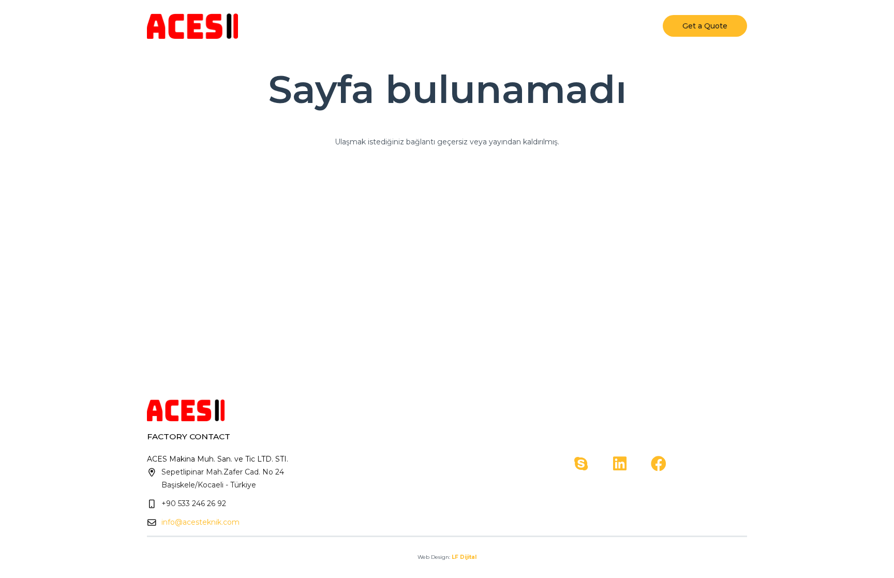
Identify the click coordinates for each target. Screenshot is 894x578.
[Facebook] (658, 463)
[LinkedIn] (619, 463)
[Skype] (580, 463)
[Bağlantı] (192, 26)
